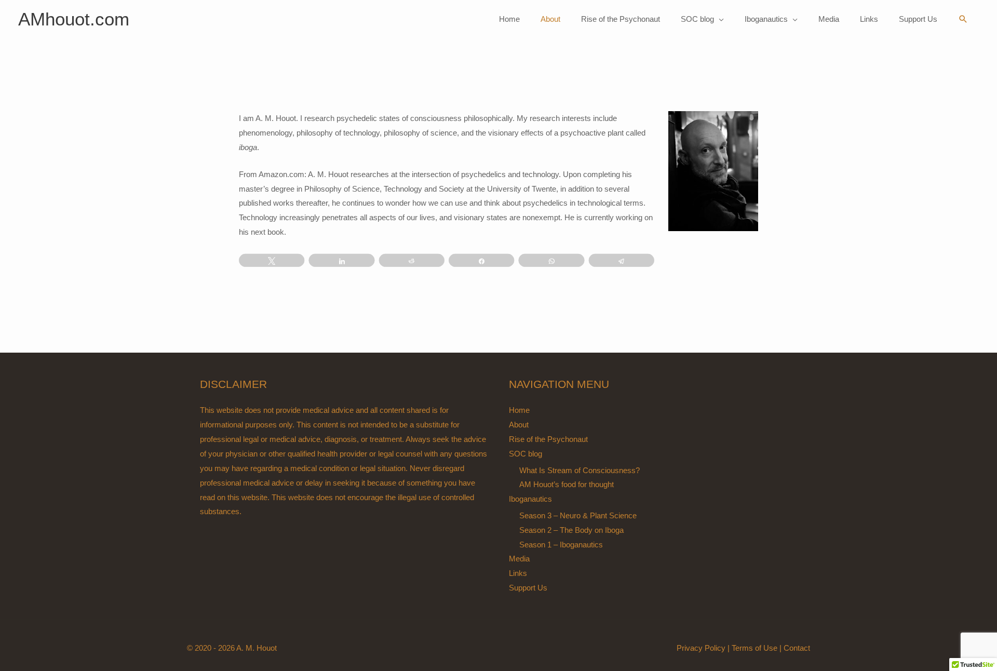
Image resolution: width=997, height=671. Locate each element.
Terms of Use (754, 647)
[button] (963, 19)
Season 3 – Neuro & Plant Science (578, 515)
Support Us (528, 587)
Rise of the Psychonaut (548, 439)
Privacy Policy (701, 647)
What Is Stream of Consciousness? (579, 470)
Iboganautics (530, 498)
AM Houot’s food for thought (566, 484)
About (519, 424)
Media (519, 558)
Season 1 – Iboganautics (561, 544)
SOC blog (525, 453)
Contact (797, 647)
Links (518, 573)
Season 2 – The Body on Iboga (571, 530)
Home (519, 410)
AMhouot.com (73, 19)
